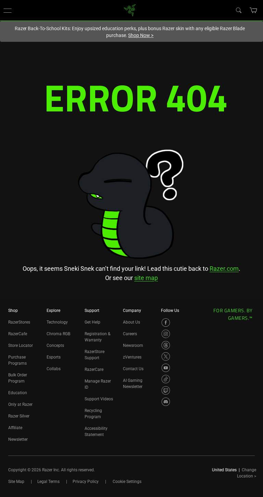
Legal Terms (48, 481)
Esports (54, 357)
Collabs (54, 368)
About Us (131, 322)
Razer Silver (18, 416)
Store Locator (20, 345)
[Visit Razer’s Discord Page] (166, 402)
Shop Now (140, 35)
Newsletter (18, 439)
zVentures (132, 357)
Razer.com (224, 268)
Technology (57, 322)
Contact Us (133, 368)
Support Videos (99, 399)
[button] (7, 10)
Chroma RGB (58, 333)
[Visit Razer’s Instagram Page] (166, 334)
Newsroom (133, 345)
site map (146, 277)
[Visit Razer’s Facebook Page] (166, 322)
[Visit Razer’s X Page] (166, 356)
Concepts (55, 345)
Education (17, 392)
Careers (130, 333)
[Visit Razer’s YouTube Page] (166, 368)
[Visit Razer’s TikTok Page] (166, 379)
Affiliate (15, 427)
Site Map (16, 481)
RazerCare (94, 369)
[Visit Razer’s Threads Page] (166, 345)
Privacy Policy (86, 481)
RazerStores (19, 322)
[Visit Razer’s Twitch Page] (166, 390)
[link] (130, 10)
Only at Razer (20, 404)
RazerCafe (17, 333)
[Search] (238, 10)
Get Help (92, 322)
